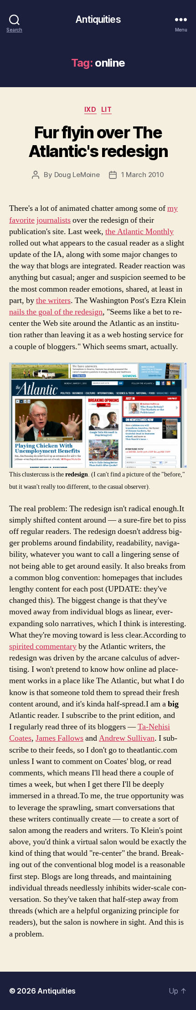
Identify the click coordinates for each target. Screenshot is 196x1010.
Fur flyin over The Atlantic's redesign (98, 141)
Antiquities (97, 19)
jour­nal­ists (53, 220)
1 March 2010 (142, 174)
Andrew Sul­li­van (127, 738)
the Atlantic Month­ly (139, 231)
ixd (90, 109)
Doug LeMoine (77, 174)
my (172, 208)
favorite (22, 220)
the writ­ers (53, 300)
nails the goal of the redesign (56, 312)
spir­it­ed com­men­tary (43, 646)
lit (106, 109)
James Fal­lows (59, 738)
